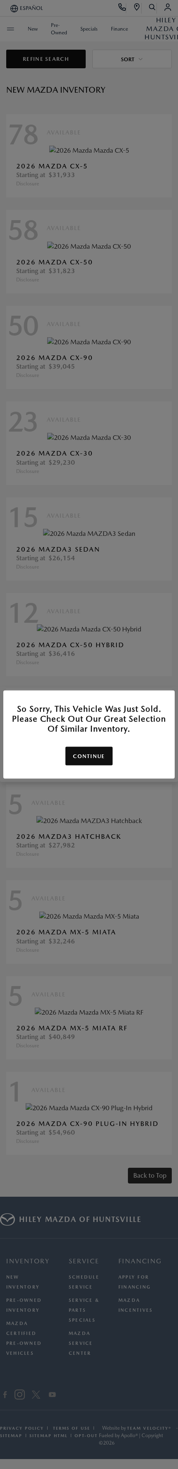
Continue (89, 756)
